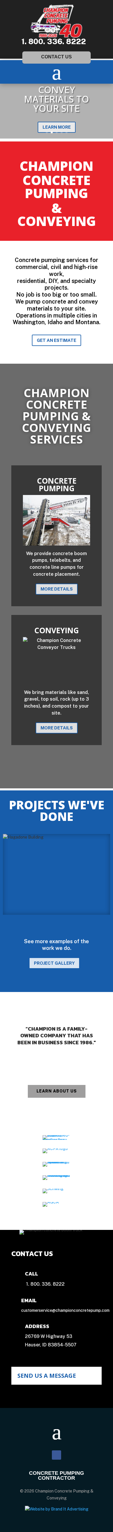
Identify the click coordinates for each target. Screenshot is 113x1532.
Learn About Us (57, 1091)
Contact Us (56, 56)
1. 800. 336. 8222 (53, 41)
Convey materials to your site (56, 98)
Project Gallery (54, 963)
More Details (57, 588)
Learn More (57, 127)
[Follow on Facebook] (56, 1455)
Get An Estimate (56, 340)
